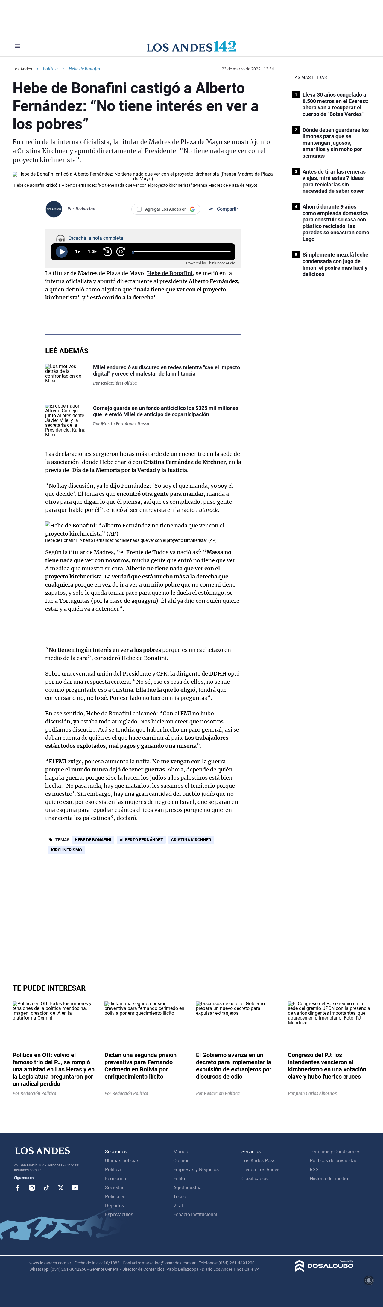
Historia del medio (329, 1178)
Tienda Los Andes (260, 1169)
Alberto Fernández (141, 839)
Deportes (114, 1205)
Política (50, 68)
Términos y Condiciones (335, 1151)
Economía (115, 1178)
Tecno (179, 1196)
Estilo (179, 1178)
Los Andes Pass (258, 1160)
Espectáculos (119, 1214)
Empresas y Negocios (196, 1169)
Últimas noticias (122, 1160)
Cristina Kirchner (191, 839)
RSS (314, 1169)
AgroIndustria (187, 1187)
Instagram (32, 1187)
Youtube (75, 1187)
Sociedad (115, 1187)
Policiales (115, 1196)
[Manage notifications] (369, 1280)
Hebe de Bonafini (93, 839)
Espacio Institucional (195, 1214)
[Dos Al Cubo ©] (324, 1270)
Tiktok (46, 1187)
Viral (178, 1205)
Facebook (17, 1187)
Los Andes (22, 69)
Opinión (181, 1160)
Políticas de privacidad (334, 1160)
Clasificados (254, 1178)
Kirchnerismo (66, 850)
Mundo (180, 1151)
